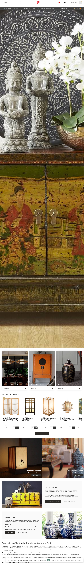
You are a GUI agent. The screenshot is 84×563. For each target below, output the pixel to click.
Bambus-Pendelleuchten (59, 547)
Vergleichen (7, 427)
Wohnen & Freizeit (49, 6)
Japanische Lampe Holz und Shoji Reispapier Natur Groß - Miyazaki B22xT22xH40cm (48, 419)
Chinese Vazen (10, 532)
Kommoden (4, 550)
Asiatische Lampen (30, 6)
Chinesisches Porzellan (60, 6)
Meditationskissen (40, 557)
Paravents (21, 6)
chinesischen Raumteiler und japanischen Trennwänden (17, 549)
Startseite (5, 6)
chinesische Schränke (74, 549)
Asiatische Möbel (13, 6)
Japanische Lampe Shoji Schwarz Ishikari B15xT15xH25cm (27, 419)
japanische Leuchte (76, 557)
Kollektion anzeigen (41, 433)
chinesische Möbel (66, 545)
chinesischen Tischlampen (48, 547)
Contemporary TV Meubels (69, 501)
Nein (53, 560)
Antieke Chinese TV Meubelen (53, 501)
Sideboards (11, 550)
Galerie (70, 6)
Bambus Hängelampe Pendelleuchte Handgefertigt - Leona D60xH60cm (67, 419)
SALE (75, 6)
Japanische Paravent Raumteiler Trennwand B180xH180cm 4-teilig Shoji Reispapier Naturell (10, 419)
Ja (48, 560)
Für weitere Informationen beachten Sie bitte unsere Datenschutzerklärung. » (68, 560)
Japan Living (39, 6)
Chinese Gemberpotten (22, 532)
